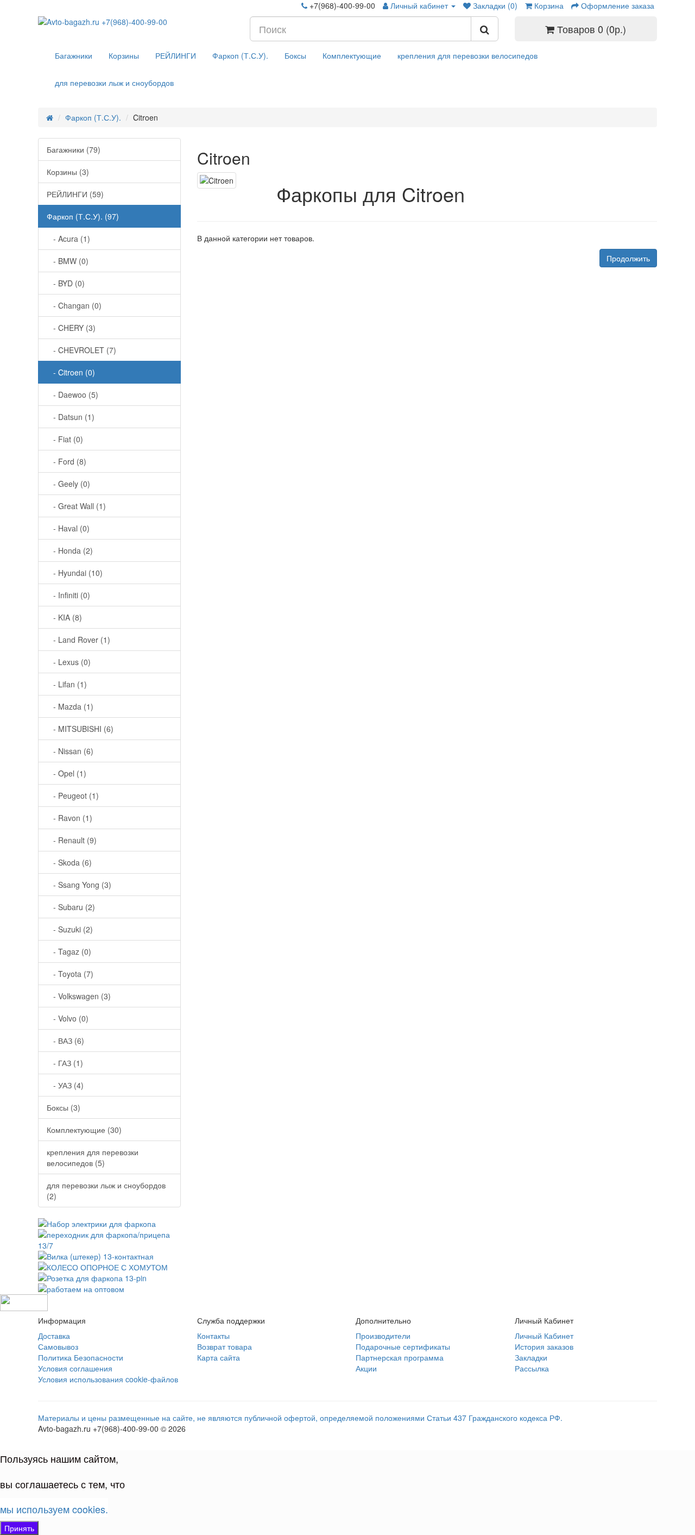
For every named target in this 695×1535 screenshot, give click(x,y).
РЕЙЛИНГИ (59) (75, 194)
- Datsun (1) (70, 416)
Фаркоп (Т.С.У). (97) (83, 216)
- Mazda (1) (70, 706)
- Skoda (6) (69, 862)
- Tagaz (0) (69, 951)
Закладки (531, 1357)
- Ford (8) (66, 461)
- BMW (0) (68, 260)
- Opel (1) (66, 773)
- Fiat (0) (65, 439)
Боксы (295, 55)
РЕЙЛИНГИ (175, 55)
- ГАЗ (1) (65, 1062)
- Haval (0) (68, 528)
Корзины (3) (68, 171)
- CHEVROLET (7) (81, 349)
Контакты (213, 1335)
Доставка (54, 1335)
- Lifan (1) (67, 684)
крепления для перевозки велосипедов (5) (92, 1157)
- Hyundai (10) (75, 572)
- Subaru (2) (71, 906)
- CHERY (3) (71, 327)
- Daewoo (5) (72, 394)
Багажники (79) (73, 149)
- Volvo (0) (68, 1018)
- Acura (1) (68, 238)
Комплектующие (352, 55)
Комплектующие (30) (84, 1129)
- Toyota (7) (70, 973)
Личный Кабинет (544, 1335)
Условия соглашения (75, 1368)
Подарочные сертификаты (403, 1346)
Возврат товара (224, 1346)
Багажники (73, 55)
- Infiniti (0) (68, 595)
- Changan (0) (74, 305)
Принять (19, 1528)
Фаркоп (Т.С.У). (240, 55)
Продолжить (628, 258)
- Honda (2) (70, 550)
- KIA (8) (64, 617)
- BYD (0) (66, 283)
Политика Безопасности (80, 1357)
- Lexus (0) (69, 661)
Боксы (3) (63, 1107)
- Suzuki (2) (70, 929)
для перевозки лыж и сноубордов (114, 82)
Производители (383, 1335)
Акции (366, 1368)
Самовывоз (58, 1346)
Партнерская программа (400, 1357)
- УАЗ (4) (65, 1085)
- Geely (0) (68, 483)
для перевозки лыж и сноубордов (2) (106, 1190)
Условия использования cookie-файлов (108, 1379)
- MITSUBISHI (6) (80, 728)
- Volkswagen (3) (79, 996)
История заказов (544, 1346)
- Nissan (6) (70, 750)
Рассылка (532, 1368)
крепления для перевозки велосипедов (467, 55)
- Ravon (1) (69, 817)
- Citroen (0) (71, 372)
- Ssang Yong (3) (79, 884)
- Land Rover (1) (78, 639)
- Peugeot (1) (73, 795)
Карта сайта (218, 1357)
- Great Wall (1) (76, 505)
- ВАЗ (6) (65, 1040)
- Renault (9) (72, 840)
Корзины (124, 55)
